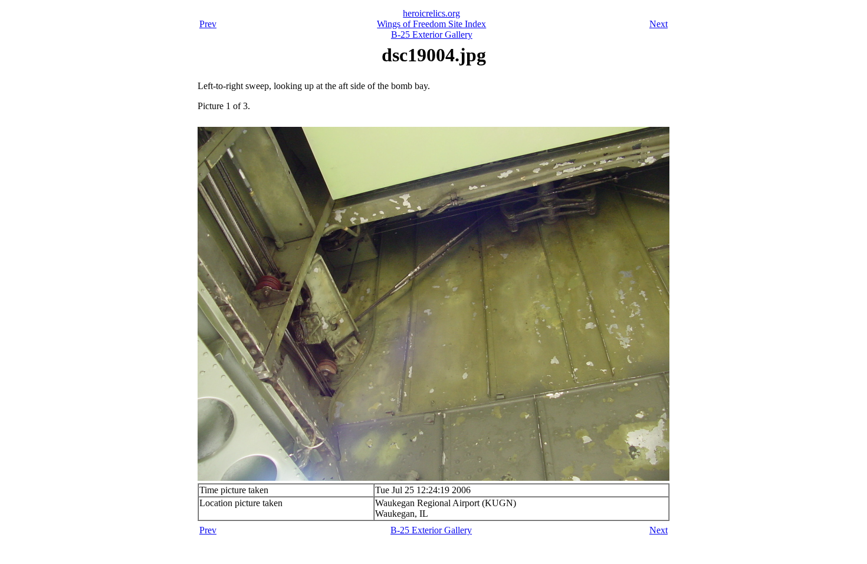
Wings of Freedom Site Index (431, 24)
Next (658, 24)
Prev (207, 24)
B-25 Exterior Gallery (431, 34)
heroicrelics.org (431, 13)
